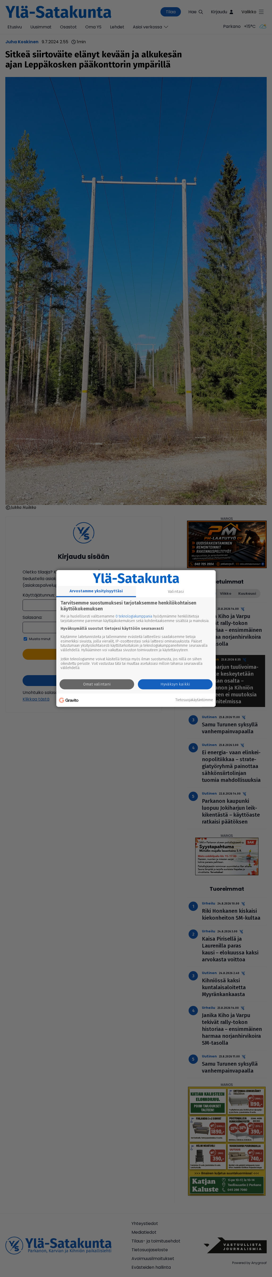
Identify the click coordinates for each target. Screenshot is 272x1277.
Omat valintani (97, 684)
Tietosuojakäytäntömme (194, 700)
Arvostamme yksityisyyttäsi (96, 591)
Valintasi (176, 591)
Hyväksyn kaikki (175, 684)
